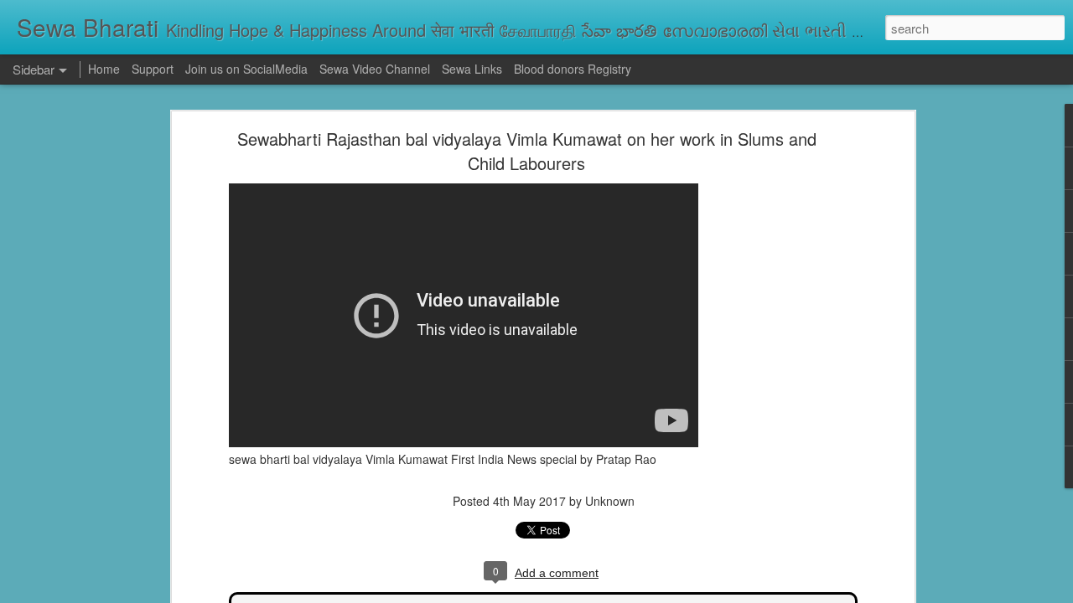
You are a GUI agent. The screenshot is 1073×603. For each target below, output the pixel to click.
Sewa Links (473, 68)
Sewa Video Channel (374, 68)
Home (104, 68)
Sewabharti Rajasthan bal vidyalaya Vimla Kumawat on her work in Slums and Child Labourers (526, 150)
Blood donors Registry (572, 68)
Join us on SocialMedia (246, 68)
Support (153, 68)
